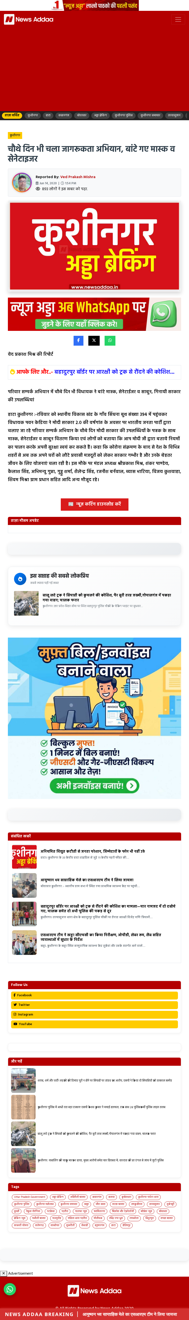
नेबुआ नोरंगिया (33, 1211)
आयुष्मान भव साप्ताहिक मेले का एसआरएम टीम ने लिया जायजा (87, 880)
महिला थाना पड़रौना (77, 1218)
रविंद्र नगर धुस (116, 1218)
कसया (111, 1197)
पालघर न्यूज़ (81, 1211)
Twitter (24, 1005)
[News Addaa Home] (28, 19)
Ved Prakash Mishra (77, 177)
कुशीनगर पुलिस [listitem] (124, 115)
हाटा (113, 1225)
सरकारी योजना (21, 1225)
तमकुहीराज (136, 1204)
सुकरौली (70, 1225)
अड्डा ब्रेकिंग (57, 1197)
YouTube (25, 1024)
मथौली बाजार (39, 1218)
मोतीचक (98, 1218)
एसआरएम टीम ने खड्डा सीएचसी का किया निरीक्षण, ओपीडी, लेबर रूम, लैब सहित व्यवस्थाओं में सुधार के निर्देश (101, 937)
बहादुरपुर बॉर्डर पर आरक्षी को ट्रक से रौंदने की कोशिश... (114, 372)
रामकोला (134, 1218)
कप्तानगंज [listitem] (63, 115)
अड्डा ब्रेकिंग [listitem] (100, 115)
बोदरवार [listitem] (81, 115)
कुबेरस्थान (126, 1197)
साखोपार (55, 1225)
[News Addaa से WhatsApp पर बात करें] (10, 1289)
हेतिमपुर (126, 1225)
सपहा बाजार (167, 1218)
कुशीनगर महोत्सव (45, 1204)
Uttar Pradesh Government (29, 1197)
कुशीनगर (15, 135)
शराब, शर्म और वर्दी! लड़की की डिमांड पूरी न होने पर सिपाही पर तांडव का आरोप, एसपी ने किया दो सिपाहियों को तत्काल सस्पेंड (105, 1080)
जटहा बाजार (118, 1204)
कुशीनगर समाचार (69, 1204)
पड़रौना (65, 1211)
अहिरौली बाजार (77, 1197)
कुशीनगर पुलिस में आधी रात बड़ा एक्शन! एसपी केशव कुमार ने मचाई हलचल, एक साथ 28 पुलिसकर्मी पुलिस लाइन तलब (101, 1107)
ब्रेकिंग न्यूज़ (19, 1218)
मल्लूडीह (56, 1218)
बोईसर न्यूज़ (146, 1211)
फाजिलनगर (99, 1211)
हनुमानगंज (99, 1225)
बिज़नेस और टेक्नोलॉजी (123, 1211)
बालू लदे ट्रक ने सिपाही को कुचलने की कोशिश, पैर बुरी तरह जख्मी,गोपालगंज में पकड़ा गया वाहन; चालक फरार (107, 597)
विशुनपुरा (149, 1218)
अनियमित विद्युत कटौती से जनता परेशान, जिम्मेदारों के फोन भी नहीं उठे (93, 852)
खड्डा (86, 1204)
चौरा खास (100, 1204)
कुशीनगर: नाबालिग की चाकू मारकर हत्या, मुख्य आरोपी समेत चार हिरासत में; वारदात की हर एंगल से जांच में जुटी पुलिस (101, 1160)
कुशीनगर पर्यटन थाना (148, 1197)
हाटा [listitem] (48, 115)
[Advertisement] (94, 72)
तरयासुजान (154, 1204)
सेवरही (84, 1225)
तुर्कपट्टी (170, 1204)
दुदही (16, 1211)
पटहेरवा (51, 1211)
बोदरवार (163, 1211)
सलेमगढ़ (39, 1225)
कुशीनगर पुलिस (21, 1204)
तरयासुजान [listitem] (174, 115)
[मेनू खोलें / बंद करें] (178, 19)
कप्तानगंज (96, 1197)
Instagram (25, 1014)
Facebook (24, 995)
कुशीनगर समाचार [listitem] (150, 115)
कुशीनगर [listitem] (33, 115)
